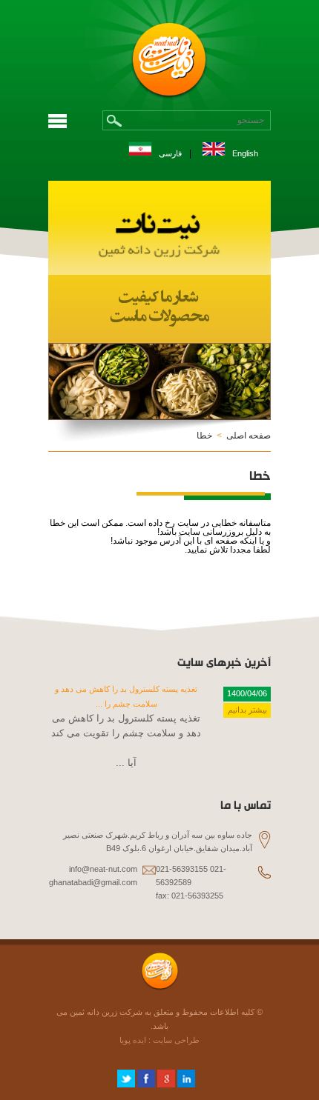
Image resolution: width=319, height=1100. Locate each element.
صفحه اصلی (248, 435)
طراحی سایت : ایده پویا (159, 1040)
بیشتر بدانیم (247, 709)
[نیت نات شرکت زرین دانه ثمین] (159, 272)
